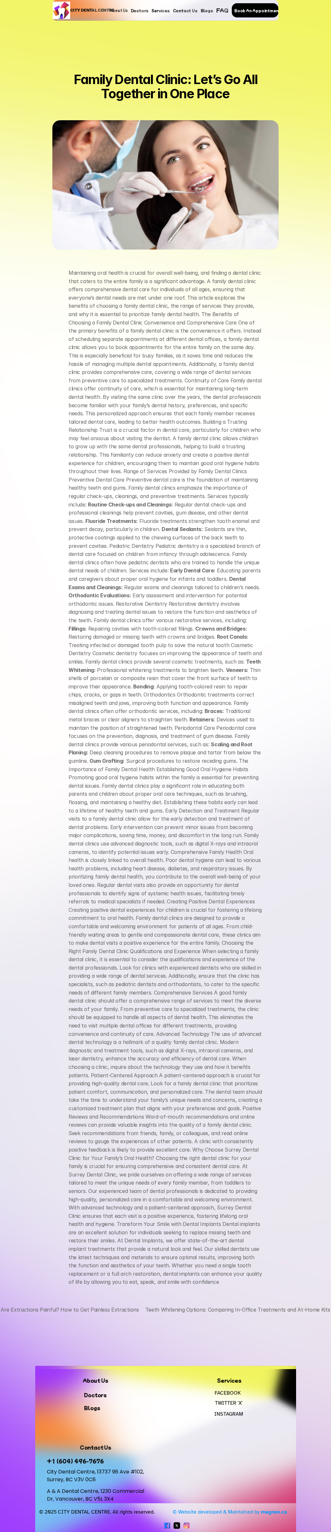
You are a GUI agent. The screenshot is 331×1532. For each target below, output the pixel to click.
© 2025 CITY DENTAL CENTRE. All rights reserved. (97, 1512)
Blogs (207, 10)
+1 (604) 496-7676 (75, 1461)
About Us (118, 10)
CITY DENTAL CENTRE (92, 10)
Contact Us (185, 10)
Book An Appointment (257, 10)
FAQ (222, 10)
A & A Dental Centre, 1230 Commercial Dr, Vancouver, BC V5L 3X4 (96, 1495)
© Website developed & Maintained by (229, 1512)
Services (160, 10)
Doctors (140, 10)
